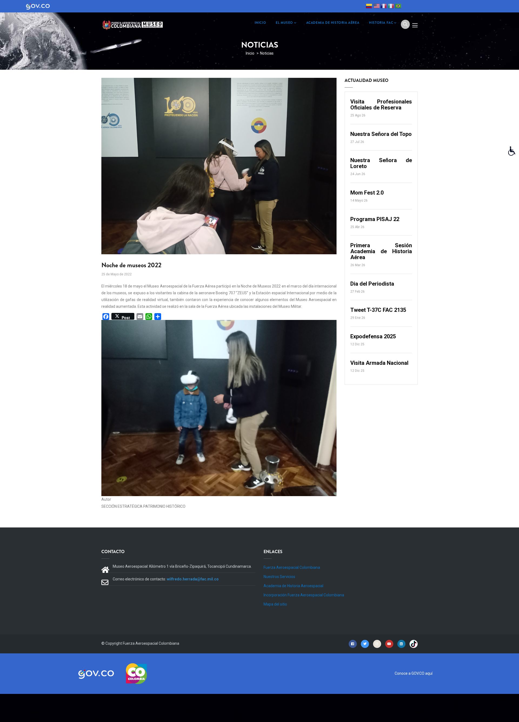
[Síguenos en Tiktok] (414, 643)
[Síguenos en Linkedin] (401, 643)
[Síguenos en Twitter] (365, 643)
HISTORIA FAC (381, 22)
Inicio (250, 53)
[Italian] (391, 7)
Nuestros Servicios (279, 576)
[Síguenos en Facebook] (353, 643)
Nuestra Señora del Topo (381, 134)
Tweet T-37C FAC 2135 (378, 310)
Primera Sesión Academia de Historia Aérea (381, 251)
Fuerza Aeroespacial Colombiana (292, 567)
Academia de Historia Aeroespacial (293, 586)
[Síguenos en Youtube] (389, 643)
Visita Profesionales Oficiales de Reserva (381, 105)
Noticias (267, 53)
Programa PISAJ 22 (374, 219)
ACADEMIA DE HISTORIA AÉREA (333, 22)
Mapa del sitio (275, 604)
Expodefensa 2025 (373, 336)
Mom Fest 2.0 (367, 193)
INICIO (260, 22)
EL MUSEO (284, 22)
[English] (376, 7)
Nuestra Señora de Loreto (381, 163)
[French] (383, 7)
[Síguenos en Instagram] (377, 643)
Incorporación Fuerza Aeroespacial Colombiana (304, 595)
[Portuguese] (398, 7)
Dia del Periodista (372, 284)
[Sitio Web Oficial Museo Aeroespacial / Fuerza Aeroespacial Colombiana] (133, 24)
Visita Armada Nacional (379, 363)
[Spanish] (369, 7)
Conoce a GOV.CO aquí (413, 673)
